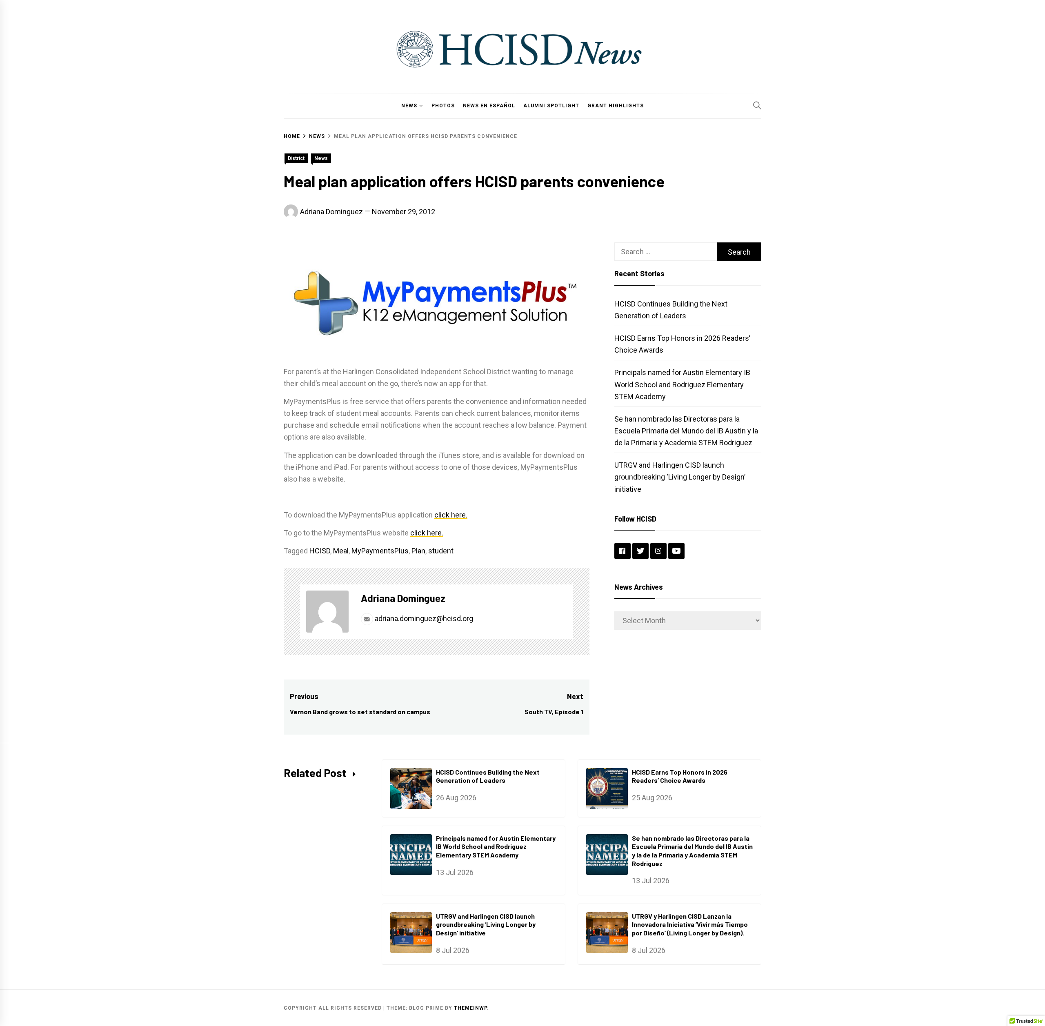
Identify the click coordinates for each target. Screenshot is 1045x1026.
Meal (341, 550)
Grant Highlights (615, 106)
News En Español (489, 106)
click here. (450, 515)
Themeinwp (470, 1008)
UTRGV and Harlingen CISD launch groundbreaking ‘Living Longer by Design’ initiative (679, 477)
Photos (443, 106)
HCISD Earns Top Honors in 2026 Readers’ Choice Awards (679, 776)
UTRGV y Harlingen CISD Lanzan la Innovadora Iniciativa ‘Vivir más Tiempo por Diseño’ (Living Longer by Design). (690, 924)
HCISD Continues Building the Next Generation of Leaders (488, 776)
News (409, 106)
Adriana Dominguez (331, 211)
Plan (418, 550)
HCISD (319, 550)
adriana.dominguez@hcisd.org (423, 618)
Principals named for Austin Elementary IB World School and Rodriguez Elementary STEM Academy (682, 384)
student (441, 550)
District (296, 158)
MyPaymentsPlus (380, 550)
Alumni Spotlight (551, 106)
